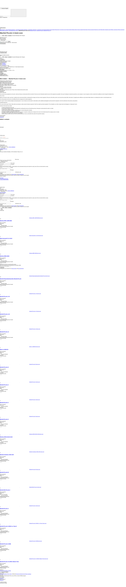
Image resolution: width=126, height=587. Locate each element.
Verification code (18, 172)
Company (12, 164)
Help (4, 570)
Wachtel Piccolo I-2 (4, 508)
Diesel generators (91, 29)
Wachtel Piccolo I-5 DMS (5, 543)
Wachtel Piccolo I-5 (40, 30)
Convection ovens (63, 29)
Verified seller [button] (2, 135)
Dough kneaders (46, 29)
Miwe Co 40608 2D (4, 349)
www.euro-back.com (3, 148)
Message (12, 201)
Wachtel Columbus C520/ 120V (7, 454)
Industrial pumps (108, 29)
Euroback (2, 127)
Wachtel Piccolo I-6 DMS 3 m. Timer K (8, 526)
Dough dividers (52, 29)
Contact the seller (3, 52)
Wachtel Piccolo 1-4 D (5, 296)
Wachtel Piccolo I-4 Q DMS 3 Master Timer (9, 561)
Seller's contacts (8, 570)
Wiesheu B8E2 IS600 (4, 256)
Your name (13, 163)
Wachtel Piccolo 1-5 (4, 331)
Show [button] (6, 190)
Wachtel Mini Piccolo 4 (5, 489)
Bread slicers (57, 29)
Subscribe (2, 267)
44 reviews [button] (2, 140)
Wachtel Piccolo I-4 (33, 30)
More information (3, 192)
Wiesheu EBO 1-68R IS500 (6, 220)
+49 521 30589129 (10, 190)
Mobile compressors (114, 29)
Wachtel (4, 63)
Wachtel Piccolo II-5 (4, 472)
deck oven (4, 64)
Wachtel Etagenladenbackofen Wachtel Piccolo (10, 278)
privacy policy (14, 174)
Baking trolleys (74, 29)
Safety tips (2, 117)
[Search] (18, 13)
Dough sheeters (69, 29)
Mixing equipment (121, 29)
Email (12, 167)
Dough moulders (80, 29)
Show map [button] (17, 159)
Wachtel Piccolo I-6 (47, 30)
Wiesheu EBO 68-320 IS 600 (6, 436)
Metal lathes (103, 29)
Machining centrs (97, 29)
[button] (63, 22)
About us (1, 570)
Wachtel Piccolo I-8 (4, 367)
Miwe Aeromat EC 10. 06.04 (6, 238)
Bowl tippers (85, 29)
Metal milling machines (4, 30)
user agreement (21, 174)
